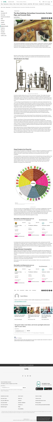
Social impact (47, 4)
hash (30, 290)
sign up (28, 330)
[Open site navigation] (1, 1)
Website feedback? (26, 365)
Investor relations (21, 402)
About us (20, 398)
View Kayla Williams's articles (20, 301)
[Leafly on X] (25, 375)
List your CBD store (5, 400)
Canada (2, 31)
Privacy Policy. (7, 390)
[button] (51, 18)
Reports (3, 30)
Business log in (4, 406)
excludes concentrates (25, 47)
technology (34, 290)
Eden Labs (36, 93)
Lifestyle (3, 24)
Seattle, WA (28, 220)
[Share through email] (49, 18)
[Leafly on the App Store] (39, 389)
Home (2, 7)
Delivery (11, 4)
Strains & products (5, 16)
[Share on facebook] (42, 18)
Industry (3, 28)
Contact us (20, 404)
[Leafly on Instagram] (27, 375)
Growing (3, 15)
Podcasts (3, 33)
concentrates (22, 290)
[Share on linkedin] (46, 18)
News (4, 7)
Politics (3, 20)
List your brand (4, 402)
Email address (17, 328)
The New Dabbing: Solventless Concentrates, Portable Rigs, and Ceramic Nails (23, 7)
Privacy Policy (43, 419)
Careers (19, 400)
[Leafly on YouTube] (30, 375)
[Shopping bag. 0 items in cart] (51, 1)
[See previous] (49, 219)
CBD (34, 4)
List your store (4, 398)
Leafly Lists (3, 35)
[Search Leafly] (40, 2)
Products (25, 4)
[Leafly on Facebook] (23, 375)
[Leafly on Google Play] (48, 389)
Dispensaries (6, 4)
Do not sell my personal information (42, 404)
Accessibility (20, 408)
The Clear (38, 211)
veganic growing (41, 245)
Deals (14, 4)
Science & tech (8, 7)
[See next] (51, 219)
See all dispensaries (43, 219)
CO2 (18, 290)
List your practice (4, 404)
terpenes (27, 208)
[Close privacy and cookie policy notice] (51, 417)
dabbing (27, 290)
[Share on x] (44, 18)
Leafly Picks (29, 4)
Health (2, 22)
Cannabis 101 (41, 4)
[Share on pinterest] (47, 18)
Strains (17, 4)
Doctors (36, 4)
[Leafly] (5, 1)
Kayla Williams (17, 17)
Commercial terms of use (40, 400)
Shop (2, 4)
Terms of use (38, 398)
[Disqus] (33, 349)
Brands (21, 4)
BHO (15, 290)
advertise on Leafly (11, 1)
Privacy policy (38, 402)
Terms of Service (36, 332)
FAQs (19, 406)
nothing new (43, 208)
